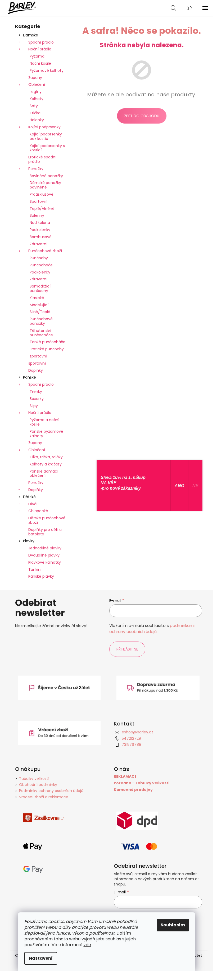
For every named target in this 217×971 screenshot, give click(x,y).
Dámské (30, 35)
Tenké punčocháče (47, 342)
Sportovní (38, 201)
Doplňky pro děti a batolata (45, 532)
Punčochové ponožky (41, 321)
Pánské (29, 377)
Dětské (29, 496)
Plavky (28, 541)
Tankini (34, 569)
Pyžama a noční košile (44, 422)
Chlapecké (38, 510)
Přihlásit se (127, 649)
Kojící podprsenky (44, 127)
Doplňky (35, 370)
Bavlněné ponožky (46, 175)
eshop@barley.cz (137, 732)
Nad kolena (40, 222)
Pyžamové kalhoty (47, 70)
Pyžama (37, 56)
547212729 (131, 738)
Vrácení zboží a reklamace (43, 797)
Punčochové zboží (45, 250)
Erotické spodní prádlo (42, 159)
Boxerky (37, 398)
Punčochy (39, 258)
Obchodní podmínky (38, 784)
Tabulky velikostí (34, 778)
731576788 (131, 744)
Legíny (36, 91)
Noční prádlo (39, 49)
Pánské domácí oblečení (44, 473)
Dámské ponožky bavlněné (45, 185)
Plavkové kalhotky (44, 562)
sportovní (38, 356)
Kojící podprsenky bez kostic (46, 136)
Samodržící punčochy (40, 288)
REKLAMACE (125, 777)
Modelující (39, 305)
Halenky (37, 119)
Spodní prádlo (41, 42)
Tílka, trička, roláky (46, 457)
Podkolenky (40, 229)
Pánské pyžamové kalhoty (46, 434)
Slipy (34, 405)
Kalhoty (36, 98)
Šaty (34, 106)
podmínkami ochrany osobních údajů (152, 628)
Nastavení (41, 958)
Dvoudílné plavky (44, 555)
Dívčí (32, 504)
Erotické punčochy (47, 349)
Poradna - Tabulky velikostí (142, 783)
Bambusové (41, 236)
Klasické (37, 297)
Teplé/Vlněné (42, 208)
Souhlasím (173, 925)
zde (87, 945)
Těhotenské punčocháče (41, 333)
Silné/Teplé (40, 311)
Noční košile (40, 63)
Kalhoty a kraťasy (46, 464)
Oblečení (36, 84)
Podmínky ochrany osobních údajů (51, 790)
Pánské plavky (41, 576)
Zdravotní (38, 244)
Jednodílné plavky (44, 548)
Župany (35, 77)
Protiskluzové (41, 194)
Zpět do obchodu (141, 116)
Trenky (36, 391)
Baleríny (37, 215)
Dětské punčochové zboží (46, 520)
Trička (35, 113)
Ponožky (35, 168)
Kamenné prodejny (133, 790)
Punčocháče (41, 265)
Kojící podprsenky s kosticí (47, 148)
